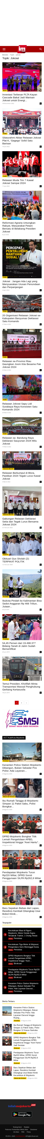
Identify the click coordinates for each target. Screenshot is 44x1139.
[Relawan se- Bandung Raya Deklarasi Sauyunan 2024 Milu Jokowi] (22, 426)
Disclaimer (33, 1129)
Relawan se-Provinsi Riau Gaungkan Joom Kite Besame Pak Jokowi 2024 (21, 364)
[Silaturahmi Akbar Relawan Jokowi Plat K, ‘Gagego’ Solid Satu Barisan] (22, 121)
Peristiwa (5, 596)
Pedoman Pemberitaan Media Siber (16, 1129)
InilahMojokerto (20, 1136)
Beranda (5, 55)
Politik (5, 133)
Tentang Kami (17, 1127)
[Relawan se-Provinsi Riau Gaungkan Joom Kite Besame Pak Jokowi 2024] (22, 343)
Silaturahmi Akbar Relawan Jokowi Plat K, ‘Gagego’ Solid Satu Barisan (21, 140)
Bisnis (5, 90)
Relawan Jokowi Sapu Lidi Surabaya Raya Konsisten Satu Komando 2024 (19, 406)
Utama (10, 938)
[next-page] (26, 703)
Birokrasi (5, 832)
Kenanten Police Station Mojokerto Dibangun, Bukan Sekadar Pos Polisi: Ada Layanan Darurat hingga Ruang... (25, 1012)
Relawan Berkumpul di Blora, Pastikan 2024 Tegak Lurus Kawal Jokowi (21, 476)
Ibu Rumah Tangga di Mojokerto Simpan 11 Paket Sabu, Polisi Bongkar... (20, 803)
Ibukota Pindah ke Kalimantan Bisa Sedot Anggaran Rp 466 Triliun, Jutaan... (22, 603)
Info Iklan (16, 1132)
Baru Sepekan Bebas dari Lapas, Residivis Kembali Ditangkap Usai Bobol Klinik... (21, 911)
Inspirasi (5, 554)
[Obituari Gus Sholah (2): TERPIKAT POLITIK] (22, 544)
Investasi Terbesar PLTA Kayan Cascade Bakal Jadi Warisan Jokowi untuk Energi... (19, 97)
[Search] (40, 49)
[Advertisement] (22, 23)
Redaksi (26, 1127)
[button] (4, 49)
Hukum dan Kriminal (9, 796)
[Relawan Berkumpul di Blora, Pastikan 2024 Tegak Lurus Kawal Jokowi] (22, 460)
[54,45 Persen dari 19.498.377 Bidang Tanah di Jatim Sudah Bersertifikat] (22, 627)
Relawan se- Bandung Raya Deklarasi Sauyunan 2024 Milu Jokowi (19, 440)
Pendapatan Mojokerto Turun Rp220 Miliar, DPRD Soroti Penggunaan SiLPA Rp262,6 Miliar (21, 875)
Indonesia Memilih (8, 469)
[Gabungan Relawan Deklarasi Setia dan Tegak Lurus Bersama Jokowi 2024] (22, 501)
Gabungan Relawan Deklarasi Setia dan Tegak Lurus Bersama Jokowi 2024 (20, 521)
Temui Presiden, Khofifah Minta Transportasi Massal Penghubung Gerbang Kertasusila (21, 686)
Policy (29, 1132)
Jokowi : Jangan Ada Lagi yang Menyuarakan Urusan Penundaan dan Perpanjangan (21, 284)
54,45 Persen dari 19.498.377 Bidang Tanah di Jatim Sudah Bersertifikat (19, 646)
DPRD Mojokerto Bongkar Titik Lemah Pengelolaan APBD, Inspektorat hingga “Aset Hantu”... (21, 839)
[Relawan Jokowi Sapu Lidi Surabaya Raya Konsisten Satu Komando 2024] (22, 388)
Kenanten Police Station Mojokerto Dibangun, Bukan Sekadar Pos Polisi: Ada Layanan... (21, 768)
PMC (23, 1132)
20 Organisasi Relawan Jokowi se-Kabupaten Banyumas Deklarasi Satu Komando (21, 318)
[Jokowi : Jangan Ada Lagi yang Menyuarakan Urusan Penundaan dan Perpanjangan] (22, 258)
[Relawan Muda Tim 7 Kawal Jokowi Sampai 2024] (22, 164)
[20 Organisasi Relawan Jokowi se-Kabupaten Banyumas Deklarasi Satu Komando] (22, 303)
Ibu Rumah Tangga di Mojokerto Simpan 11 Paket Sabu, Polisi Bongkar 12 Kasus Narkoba (27, 1027)
